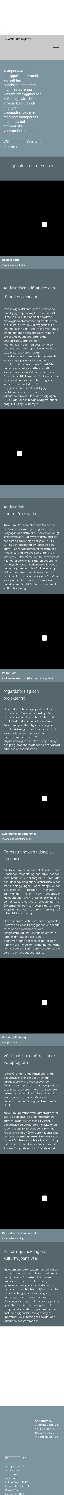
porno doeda (35, 62)
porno (9, 62)
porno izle (20, 62)
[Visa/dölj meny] (56, 47)
